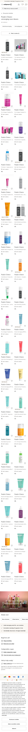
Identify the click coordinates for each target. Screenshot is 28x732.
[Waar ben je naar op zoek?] (3, 8)
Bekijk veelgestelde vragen (10, 652)
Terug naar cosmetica (8, 13)
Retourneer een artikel (9, 643)
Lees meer (4, 715)
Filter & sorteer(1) (15, 33)
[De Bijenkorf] (8, 4)
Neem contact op (8, 663)
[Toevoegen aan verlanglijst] (12, 51)
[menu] (2, 4)
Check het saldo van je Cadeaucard (12, 655)
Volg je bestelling (7, 640)
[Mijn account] (19, 4)
